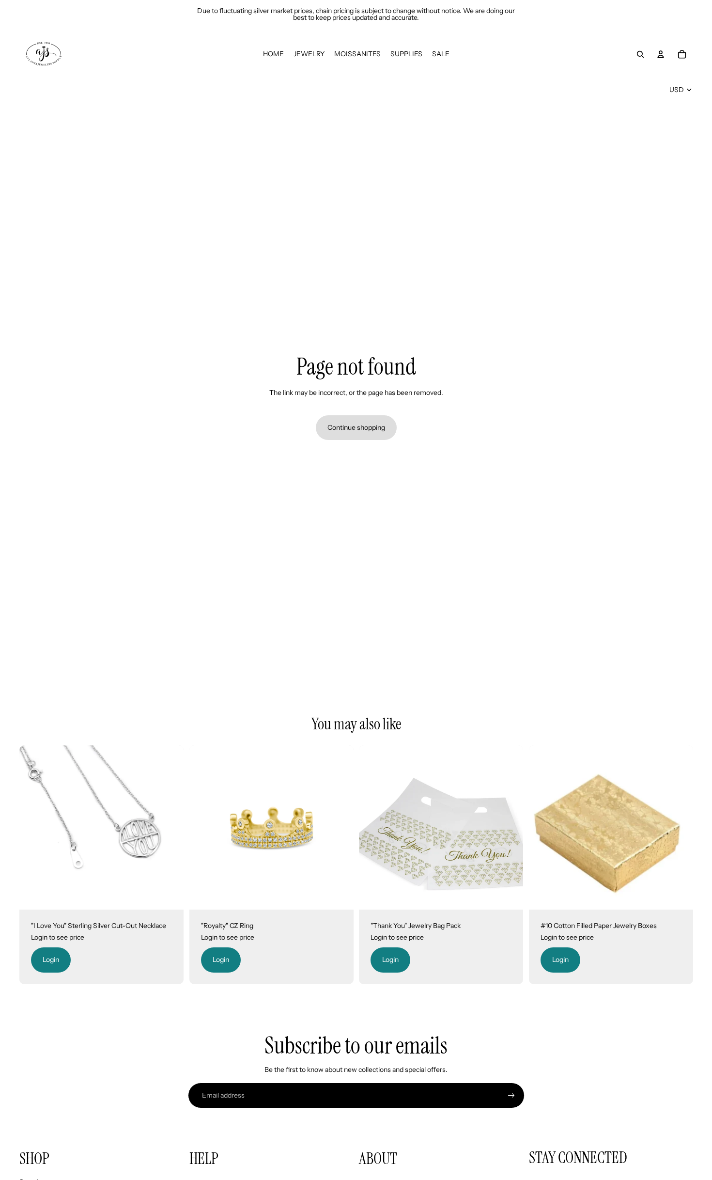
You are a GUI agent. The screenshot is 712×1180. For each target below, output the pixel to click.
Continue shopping (356, 427)
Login (51, 959)
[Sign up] (511, 1095)
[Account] (660, 54)
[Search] (640, 54)
